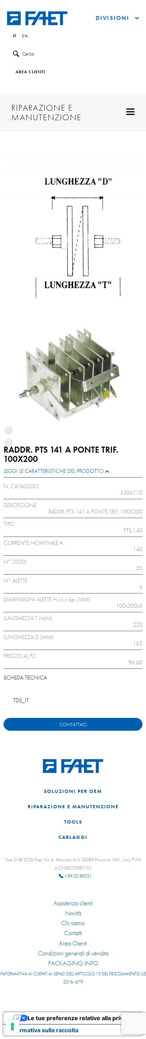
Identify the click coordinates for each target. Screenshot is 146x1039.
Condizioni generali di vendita (73, 953)
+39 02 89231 (78, 876)
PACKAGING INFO (73, 963)
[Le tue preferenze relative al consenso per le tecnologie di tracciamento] (12, 1026)
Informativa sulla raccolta (43, 1030)
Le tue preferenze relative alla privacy (80, 1018)
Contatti (73, 933)
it (14, 36)
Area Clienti (73, 943)
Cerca (28, 53)
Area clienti (30, 72)
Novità (73, 913)
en (25, 36)
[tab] (73, 473)
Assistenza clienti (73, 903)
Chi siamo (73, 923)
